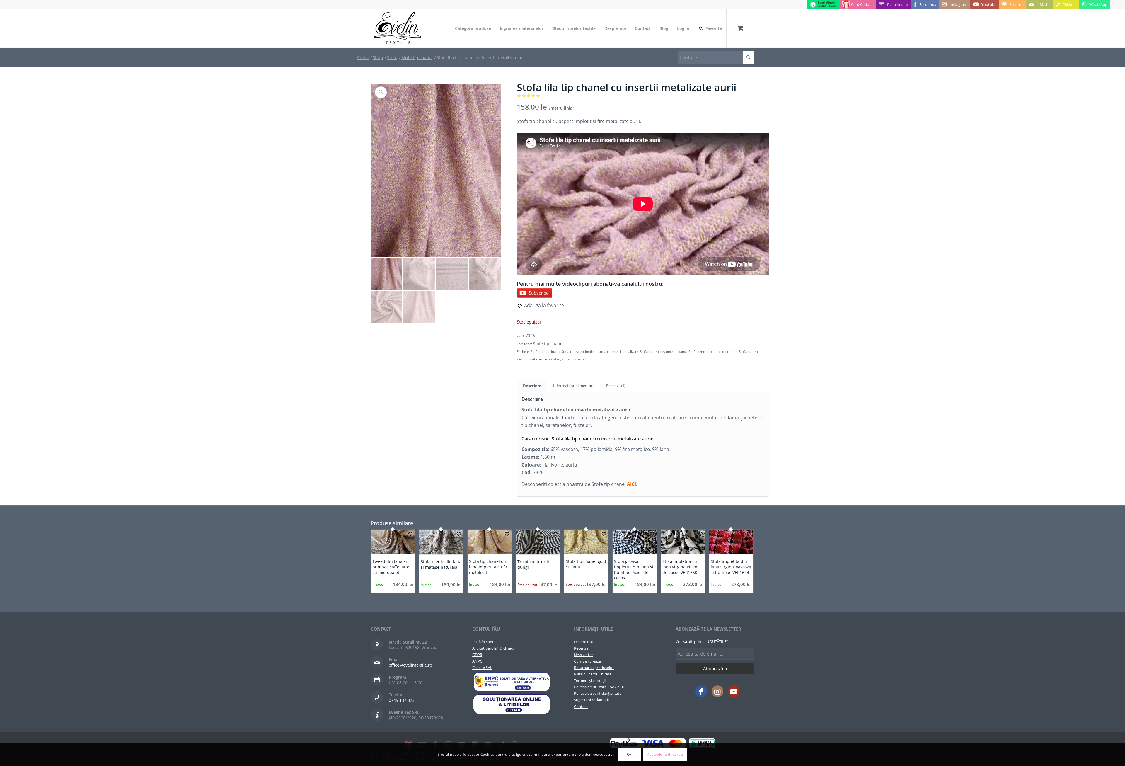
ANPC (477, 661)
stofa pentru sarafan (544, 359)
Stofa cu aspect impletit (579, 351)
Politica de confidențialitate (597, 693)
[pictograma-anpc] (511, 682)
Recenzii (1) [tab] (615, 385)
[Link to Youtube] (734, 691)
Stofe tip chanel (548, 343)
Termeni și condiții (590, 680)
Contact (581, 706)
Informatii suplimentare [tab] (573, 385)
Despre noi (583, 641)
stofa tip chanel (573, 359)
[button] (540, 305)
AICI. (632, 484)
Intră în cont (483, 641)
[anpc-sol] (511, 704)
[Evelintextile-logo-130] (398, 28)
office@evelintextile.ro (410, 665)
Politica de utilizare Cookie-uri (599, 687)
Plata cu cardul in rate (592, 674)
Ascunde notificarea (665, 754)
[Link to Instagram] (717, 691)
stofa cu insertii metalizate (618, 351)
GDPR (477, 654)
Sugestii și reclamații (591, 699)
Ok (629, 754)
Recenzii (581, 648)
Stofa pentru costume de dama (663, 351)
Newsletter (583, 654)
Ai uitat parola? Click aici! (493, 648)
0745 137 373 (402, 700)
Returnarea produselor (594, 667)
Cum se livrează (587, 661)
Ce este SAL (482, 667)
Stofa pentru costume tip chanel (712, 351)
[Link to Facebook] (701, 691)
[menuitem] (473, 28)
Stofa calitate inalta (545, 351)
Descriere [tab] (532, 385)
